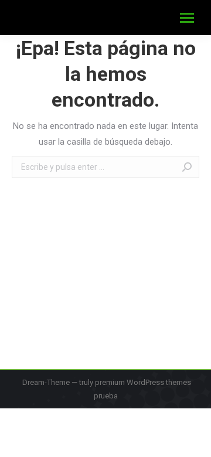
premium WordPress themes (143, 382)
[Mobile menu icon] (187, 18)
